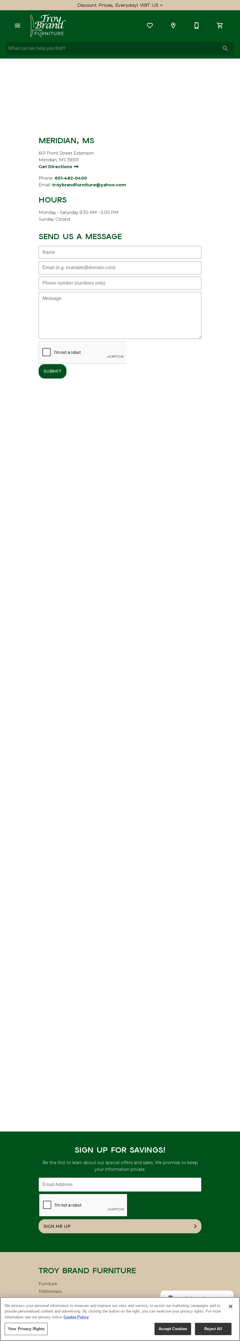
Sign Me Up (57, 1226)
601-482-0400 (71, 178)
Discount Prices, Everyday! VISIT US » (120, 5)
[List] (150, 25)
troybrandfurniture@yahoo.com (89, 185)
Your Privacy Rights (26, 1329)
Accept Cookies (173, 1329)
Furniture (48, 1283)
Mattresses (50, 1291)
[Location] (173, 25)
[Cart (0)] (220, 25)
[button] (18, 25)
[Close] (230, 1306)
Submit (52, 371)
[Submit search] (225, 48)
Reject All (213, 1329)
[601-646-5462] (197, 25)
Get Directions (56, 166)
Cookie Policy (76, 1317)
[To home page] (47, 25)
